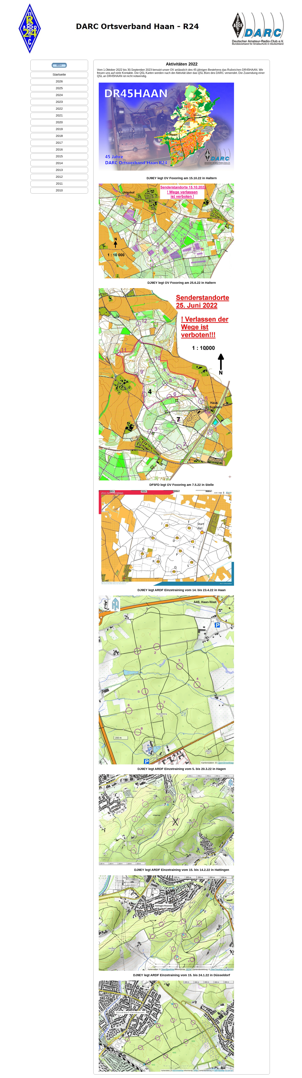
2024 (59, 95)
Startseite (59, 74)
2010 (59, 190)
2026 (59, 81)
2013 (59, 170)
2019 (59, 129)
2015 (59, 156)
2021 (59, 115)
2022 (59, 108)
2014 (59, 163)
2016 (59, 149)
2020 (59, 122)
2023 (59, 102)
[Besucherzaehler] (59, 65)
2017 (59, 142)
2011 (59, 183)
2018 (59, 136)
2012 (59, 176)
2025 (59, 88)
